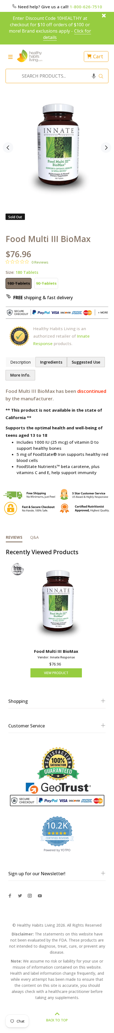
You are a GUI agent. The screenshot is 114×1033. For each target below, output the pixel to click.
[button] (94, 76)
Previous (8, 147)
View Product (56, 673)
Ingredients (51, 362)
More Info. (20, 375)
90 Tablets (46, 283)
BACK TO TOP (57, 1020)
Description (20, 362)
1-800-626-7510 (86, 6)
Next (106, 147)
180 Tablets (18, 283)
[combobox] (55, 76)
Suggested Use (86, 362)
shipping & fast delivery (43, 298)
